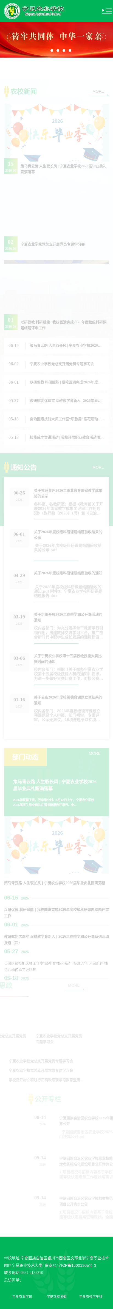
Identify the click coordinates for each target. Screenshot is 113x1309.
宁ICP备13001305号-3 (76, 1265)
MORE (98, 70)
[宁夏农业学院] (34, 11)
